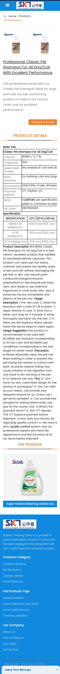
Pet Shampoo (12, 570)
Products (25, 16)
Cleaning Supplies (15, 616)
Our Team (9, 644)
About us (9, 632)
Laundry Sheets (13, 576)
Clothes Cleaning (14, 564)
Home (12, 16)
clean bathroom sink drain (20, 604)
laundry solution (13, 598)
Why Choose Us (13, 638)
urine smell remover (16, 610)
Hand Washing (13, 582)
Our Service (10, 650)
